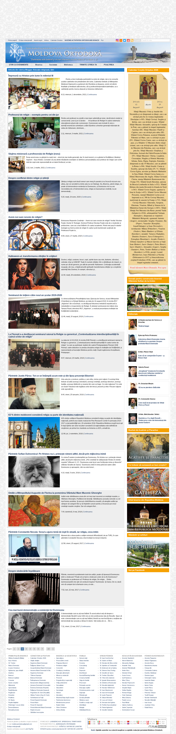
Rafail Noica (149, 707)
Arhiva (46, 40)
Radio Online (60, 705)
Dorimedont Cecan (128, 710)
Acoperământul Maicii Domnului (40, 668)
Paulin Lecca (126, 700)
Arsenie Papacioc (150, 658)
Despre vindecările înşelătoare (24, 571)
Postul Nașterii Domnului (38, 700)
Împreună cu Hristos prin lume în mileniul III (30, 76)
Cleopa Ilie (148, 668)
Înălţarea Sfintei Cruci (37, 665)
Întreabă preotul (13, 710)
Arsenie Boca (149, 663)
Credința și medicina (63, 670)
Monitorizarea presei (63, 702)
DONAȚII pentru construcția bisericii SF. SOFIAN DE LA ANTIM (61, 729)
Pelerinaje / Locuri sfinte (16, 705)
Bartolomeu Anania (151, 665)
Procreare (82, 683)
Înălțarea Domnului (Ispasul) (39, 690)
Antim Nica (125, 670)
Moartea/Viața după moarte (65, 697)
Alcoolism (59, 695)
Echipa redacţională (13, 726)
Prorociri (59, 678)
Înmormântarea (13, 707)
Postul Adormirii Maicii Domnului (40, 707)
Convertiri (59, 668)
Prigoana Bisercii (61, 663)
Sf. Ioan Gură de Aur (106, 658)
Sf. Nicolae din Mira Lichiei (108, 663)
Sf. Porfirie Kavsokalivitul (108, 705)
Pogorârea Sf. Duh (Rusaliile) (40, 692)
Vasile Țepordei (127, 707)
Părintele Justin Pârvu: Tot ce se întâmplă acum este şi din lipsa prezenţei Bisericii (51, 376)
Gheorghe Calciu (150, 678)
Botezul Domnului (36, 678)
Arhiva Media (60, 710)
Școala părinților (84, 697)
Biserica (38, 65)
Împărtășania (12, 690)
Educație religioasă (41, 70)
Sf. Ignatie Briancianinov (108, 680)
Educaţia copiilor (84, 688)
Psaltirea (11, 697)
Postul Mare (34, 702)
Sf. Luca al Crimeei (106, 700)
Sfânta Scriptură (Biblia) (16, 658)
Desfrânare (83, 673)
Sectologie (59, 690)
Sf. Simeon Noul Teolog (107, 670)
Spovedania (12, 688)
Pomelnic (11, 695)
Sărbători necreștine (37, 712)
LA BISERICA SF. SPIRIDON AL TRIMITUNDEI (65, 721)
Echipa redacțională (25, 40)
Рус (102, 40)
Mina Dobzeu (126, 697)
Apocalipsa (60, 658)
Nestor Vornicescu (128, 685)
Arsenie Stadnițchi (128, 658)
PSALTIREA (109, 65)
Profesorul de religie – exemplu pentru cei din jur (33, 115)
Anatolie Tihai (126, 665)
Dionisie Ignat (149, 675)
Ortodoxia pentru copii (86, 690)
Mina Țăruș (126, 680)
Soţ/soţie (82, 692)
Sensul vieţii (83, 658)
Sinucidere (59, 688)
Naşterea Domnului (36, 673)
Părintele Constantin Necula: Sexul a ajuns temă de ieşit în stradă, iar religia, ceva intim (53, 532)
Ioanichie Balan (150, 680)
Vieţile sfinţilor (34, 660)
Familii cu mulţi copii (85, 702)
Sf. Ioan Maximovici (106, 690)
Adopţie (81, 707)
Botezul (10, 675)
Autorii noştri (38, 40)
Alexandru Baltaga (128, 663)
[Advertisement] (84, 19)
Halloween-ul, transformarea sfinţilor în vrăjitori (32, 256)
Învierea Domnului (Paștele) (39, 688)
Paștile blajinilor (13, 702)
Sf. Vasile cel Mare (106, 660)
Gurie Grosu (126, 675)
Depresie (82, 670)
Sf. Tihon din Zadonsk (107, 678)
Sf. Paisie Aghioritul (106, 707)
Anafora (11, 673)
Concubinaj (83, 665)
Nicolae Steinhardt (151, 697)
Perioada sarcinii (84, 685)
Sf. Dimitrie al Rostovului (108, 683)
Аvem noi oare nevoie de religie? (25, 217)
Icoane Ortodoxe (14, 668)
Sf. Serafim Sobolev (106, 710)
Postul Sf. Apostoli (36, 705)
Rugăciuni (11, 692)
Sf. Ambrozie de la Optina (108, 668)
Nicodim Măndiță (150, 700)
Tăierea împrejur (35, 675)
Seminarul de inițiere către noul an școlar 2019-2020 (35, 295)
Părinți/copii (83, 695)
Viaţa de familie (84, 680)
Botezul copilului (13, 678)
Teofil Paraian (149, 695)
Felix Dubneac (127, 695)
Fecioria (82, 663)
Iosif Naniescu (127, 678)
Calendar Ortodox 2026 (38, 658)
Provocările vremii (62, 660)
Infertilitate (82, 705)
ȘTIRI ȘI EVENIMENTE (18, 65)
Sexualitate (60, 685)
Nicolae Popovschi (128, 683)
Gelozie (81, 668)
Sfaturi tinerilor (84, 660)
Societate (53, 65)
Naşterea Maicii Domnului (38, 663)
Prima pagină (12, 40)
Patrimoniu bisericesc (63, 700)
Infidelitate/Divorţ (84, 710)
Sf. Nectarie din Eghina (107, 702)
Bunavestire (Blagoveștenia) (39, 683)
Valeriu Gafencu (127, 705)
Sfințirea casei (84, 700)
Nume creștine (13, 683)
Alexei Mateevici (127, 660)
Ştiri (52, 70)
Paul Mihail (125, 702)
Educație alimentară (62, 673)
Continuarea (92, 95)
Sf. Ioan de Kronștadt (107, 692)
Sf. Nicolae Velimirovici (107, 688)
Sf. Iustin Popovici (106, 695)
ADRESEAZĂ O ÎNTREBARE (65, 724)
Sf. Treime (11, 663)
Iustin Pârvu (149, 688)
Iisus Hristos (12, 660)
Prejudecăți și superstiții (64, 680)
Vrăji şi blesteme (61, 683)
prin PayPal (29, 729)
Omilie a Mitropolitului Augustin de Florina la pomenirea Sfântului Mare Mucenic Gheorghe (55, 493)
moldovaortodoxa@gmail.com (22, 724)
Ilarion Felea (149, 685)
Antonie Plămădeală (128, 668)
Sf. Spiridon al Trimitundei (108, 665)
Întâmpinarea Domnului (38, 680)
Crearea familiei (84, 678)
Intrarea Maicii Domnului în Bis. (40, 670)
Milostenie (11, 685)
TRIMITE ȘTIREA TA (88, 65)
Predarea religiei (61, 665)
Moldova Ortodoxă (13, 719)
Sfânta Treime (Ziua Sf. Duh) (40, 695)
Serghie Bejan (126, 688)
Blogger (28, 70)
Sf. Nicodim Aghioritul (107, 685)
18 (49, 649)
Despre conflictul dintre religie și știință (28, 178)
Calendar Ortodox (57, 40)
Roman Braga (126, 692)
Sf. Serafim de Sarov (107, 673)
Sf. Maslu (11, 700)
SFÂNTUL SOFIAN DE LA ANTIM (70, 726)
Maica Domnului (13, 665)
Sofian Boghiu (126, 690)
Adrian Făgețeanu (150, 660)
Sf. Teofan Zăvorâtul (106, 675)
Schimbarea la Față (36, 697)
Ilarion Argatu (149, 683)
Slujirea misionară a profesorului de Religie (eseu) (34, 154)
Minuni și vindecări (62, 675)
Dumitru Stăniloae (150, 673)
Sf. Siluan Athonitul (106, 697)
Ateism (58, 692)
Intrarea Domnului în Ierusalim (40, 685)
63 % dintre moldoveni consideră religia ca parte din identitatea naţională (46, 415)
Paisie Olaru (149, 690)
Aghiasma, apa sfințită (15, 670)
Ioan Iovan (148, 702)
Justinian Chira (150, 705)
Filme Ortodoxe (61, 707)
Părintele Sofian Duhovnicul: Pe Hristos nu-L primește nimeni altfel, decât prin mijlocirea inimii (57, 454)
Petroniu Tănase (150, 692)
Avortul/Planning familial (87, 675)
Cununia (11, 680)
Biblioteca (68, 65)
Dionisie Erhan (127, 673)
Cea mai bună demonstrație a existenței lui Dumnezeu (36, 610)
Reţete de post (35, 710)
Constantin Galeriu (151, 670)
